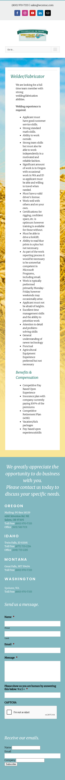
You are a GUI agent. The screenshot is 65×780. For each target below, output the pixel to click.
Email (8, 751)
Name (8, 747)
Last (7, 638)
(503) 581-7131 (19, 527)
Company (10, 760)
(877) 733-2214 (23, 546)
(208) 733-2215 (20, 550)
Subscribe (11, 764)
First (7, 628)
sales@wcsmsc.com (42, 5)
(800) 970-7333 (20, 5)
